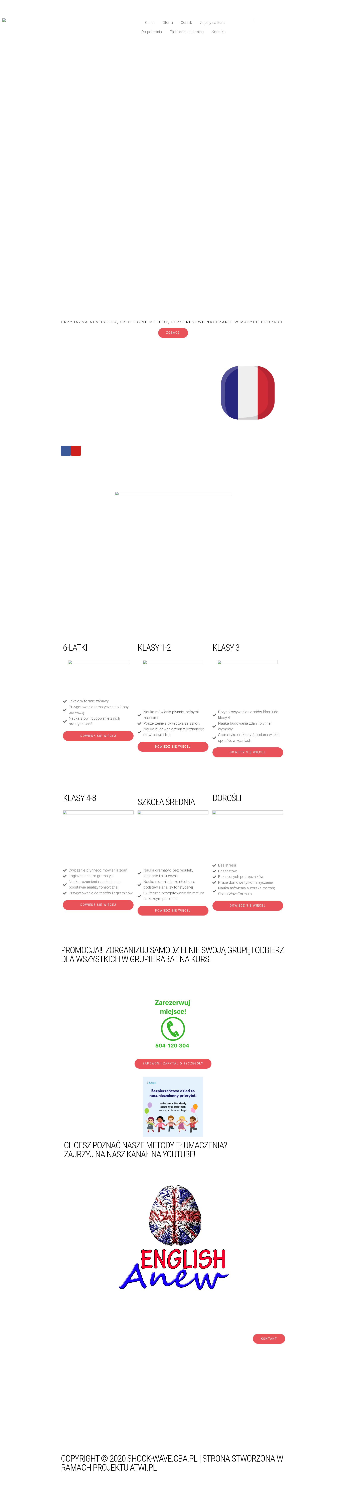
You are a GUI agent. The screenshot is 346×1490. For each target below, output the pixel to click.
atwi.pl (143, 1467)
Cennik (186, 22)
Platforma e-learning (187, 31)
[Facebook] (66, 451)
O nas (150, 22)
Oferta (168, 22)
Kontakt (218, 31)
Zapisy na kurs (212, 22)
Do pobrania (151, 31)
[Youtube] (76, 451)
